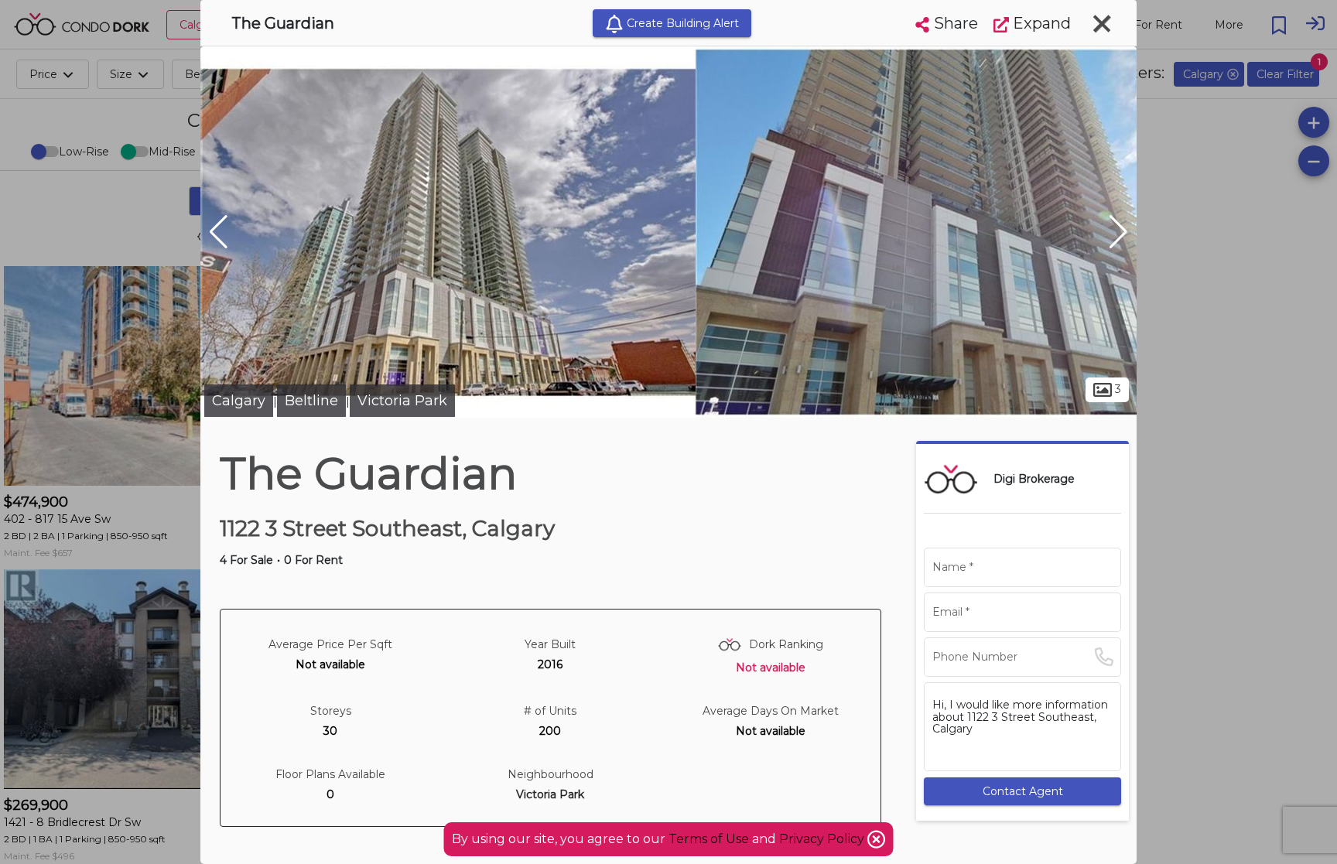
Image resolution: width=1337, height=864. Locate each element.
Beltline (311, 400)
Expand (1040, 23)
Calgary (238, 400)
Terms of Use (708, 839)
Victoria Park (402, 400)
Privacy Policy (823, 839)
